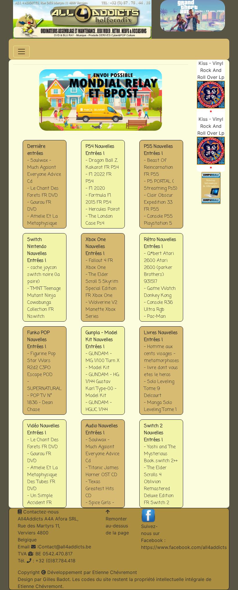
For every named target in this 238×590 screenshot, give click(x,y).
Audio (102, 467)
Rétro (161, 281)
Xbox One (103, 281)
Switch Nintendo (45, 281)
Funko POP (45, 375)
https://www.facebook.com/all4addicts (184, 547)
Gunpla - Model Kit (103, 374)
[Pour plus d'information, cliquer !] (211, 94)
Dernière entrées (44, 188)
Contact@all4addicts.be (64, 547)
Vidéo (44, 467)
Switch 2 (161, 468)
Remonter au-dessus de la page (117, 526)
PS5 (161, 188)
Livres (161, 374)
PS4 (103, 188)
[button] (48, 100)
